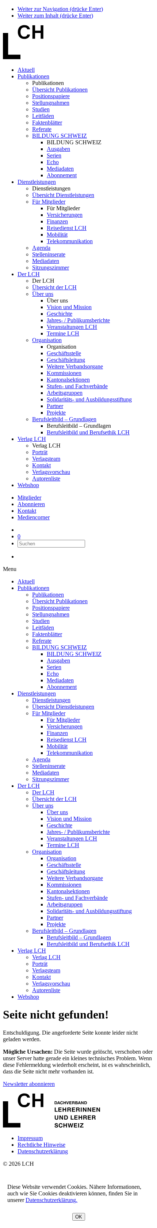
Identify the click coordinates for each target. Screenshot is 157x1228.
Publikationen (33, 76)
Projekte (56, 412)
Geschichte (59, 314)
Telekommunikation (70, 241)
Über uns (42, 294)
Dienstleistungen (37, 182)
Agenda (41, 248)
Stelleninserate (48, 254)
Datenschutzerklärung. (51, 1200)
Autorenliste (46, 478)
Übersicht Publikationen (60, 89)
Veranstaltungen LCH (72, 327)
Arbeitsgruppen (65, 393)
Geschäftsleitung (66, 360)
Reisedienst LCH (67, 228)
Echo (53, 162)
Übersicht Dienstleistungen (63, 195)
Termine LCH (63, 333)
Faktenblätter (47, 122)
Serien (54, 155)
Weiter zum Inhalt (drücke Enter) (55, 15)
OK (78, 1217)
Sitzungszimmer (50, 267)
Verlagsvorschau (51, 472)
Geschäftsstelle (64, 353)
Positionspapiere (51, 96)
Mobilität (57, 234)
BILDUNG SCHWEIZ (59, 136)
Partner (55, 406)
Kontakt (41, 465)
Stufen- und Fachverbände (77, 386)
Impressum (30, 1138)
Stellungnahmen (50, 103)
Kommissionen (64, 373)
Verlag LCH (32, 439)
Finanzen (57, 221)
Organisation (47, 340)
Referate (41, 129)
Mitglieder (29, 497)
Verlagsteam (46, 459)
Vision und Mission (69, 307)
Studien (41, 109)
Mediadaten (60, 169)
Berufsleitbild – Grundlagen (64, 419)
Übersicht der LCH (54, 287)
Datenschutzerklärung (43, 1151)
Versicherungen (65, 215)
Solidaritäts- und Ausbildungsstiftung (89, 399)
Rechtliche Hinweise (41, 1145)
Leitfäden (43, 116)
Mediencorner (34, 517)
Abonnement (62, 175)
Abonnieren (31, 504)
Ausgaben (58, 149)
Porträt (39, 452)
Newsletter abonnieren (29, 1084)
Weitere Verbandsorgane (75, 366)
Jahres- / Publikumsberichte (78, 320)
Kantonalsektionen (68, 379)
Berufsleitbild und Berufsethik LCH (88, 432)
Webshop (28, 485)
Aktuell (26, 70)
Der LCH (29, 274)
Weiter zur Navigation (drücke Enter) (60, 9)
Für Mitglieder (48, 202)
